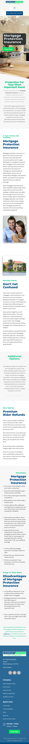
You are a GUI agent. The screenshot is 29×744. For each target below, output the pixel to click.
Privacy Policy (6, 705)
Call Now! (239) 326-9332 (14, 13)
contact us (6, 634)
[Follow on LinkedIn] (19, 673)
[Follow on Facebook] (10, 673)
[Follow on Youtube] (14, 673)
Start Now (8, 49)
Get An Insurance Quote (9, 719)
